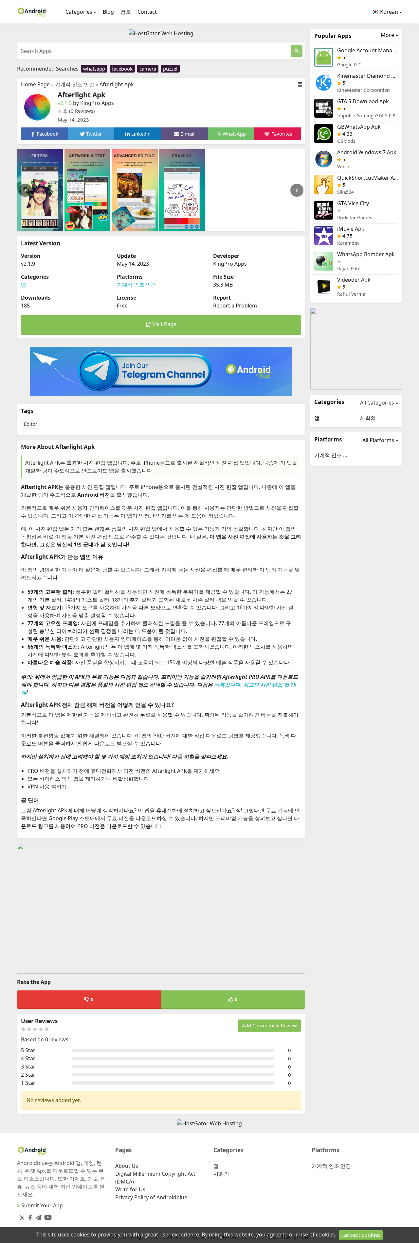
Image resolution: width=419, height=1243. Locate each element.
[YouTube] (47, 1216)
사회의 (368, 418)
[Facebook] (29, 1216)
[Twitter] (22, 1217)
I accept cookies (361, 1234)
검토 (125, 11)
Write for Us (130, 1189)
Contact (147, 11)
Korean (388, 11)
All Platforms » (380, 440)
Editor (30, 424)
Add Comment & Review (269, 1025)
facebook (122, 68)
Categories (78, 11)
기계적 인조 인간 (74, 84)
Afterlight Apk (117, 84)
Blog (108, 11)
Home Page (35, 84)
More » (389, 35)
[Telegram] (37, 1216)
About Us (126, 1165)
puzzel (170, 68)
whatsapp (94, 68)
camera (147, 68)
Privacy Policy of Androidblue (151, 1197)
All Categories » (379, 402)
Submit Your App (42, 1205)
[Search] (296, 51)
